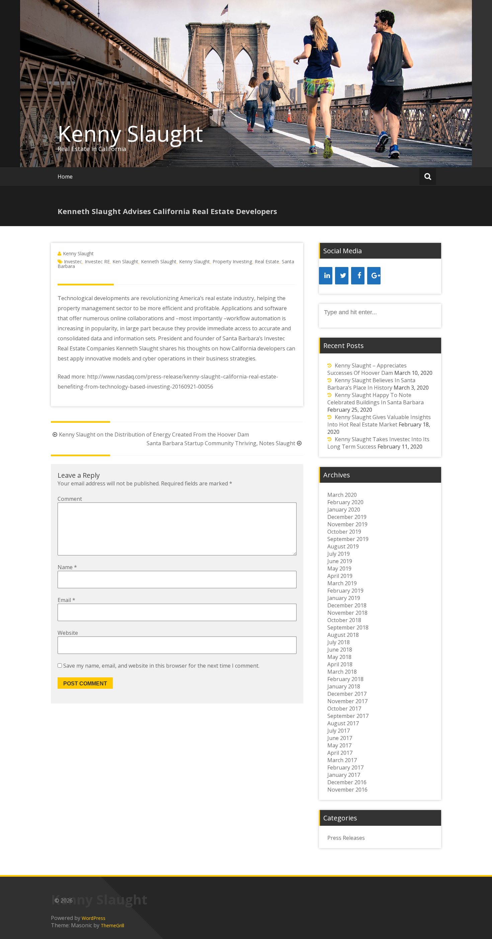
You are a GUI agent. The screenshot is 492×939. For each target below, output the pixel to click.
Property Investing (232, 261)
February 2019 (345, 590)
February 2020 (345, 502)
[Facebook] (357, 275)
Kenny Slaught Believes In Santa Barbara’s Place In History (371, 384)
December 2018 (346, 605)
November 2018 (347, 612)
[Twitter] (341, 275)
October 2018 (344, 620)
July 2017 (338, 730)
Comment (70, 498)
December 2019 (346, 517)
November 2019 (347, 524)
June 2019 (339, 561)
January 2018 (343, 686)
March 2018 (342, 671)
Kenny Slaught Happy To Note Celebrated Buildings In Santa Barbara (375, 398)
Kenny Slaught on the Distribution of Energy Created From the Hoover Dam (154, 434)
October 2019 (344, 531)
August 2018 (343, 635)
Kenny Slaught (130, 133)
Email (66, 600)
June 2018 (339, 649)
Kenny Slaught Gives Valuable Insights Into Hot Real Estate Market (379, 420)
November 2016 (347, 789)
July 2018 (338, 642)
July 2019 (338, 553)
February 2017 (345, 767)
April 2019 (339, 576)
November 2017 (347, 701)
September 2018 (347, 627)
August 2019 (343, 546)
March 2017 (342, 760)
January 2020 (343, 509)
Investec (73, 261)
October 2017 (344, 708)
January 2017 (343, 775)
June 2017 (339, 738)
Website (68, 632)
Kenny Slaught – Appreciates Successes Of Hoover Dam (367, 369)
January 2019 (343, 598)
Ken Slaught (125, 261)
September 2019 (347, 539)
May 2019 (339, 568)
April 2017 (339, 752)
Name (67, 567)
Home (65, 176)
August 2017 (343, 723)
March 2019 (342, 583)
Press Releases (346, 838)
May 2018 (339, 657)
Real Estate (267, 261)
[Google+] (374, 275)
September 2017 (347, 716)
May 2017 (339, 745)
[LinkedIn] (325, 275)
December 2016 (346, 782)
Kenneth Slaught (158, 261)
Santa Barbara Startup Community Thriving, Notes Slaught (221, 443)
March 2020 (342, 494)
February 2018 (345, 679)
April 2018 (339, 664)
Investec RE (97, 261)
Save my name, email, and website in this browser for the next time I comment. (161, 665)
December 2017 (346, 693)
